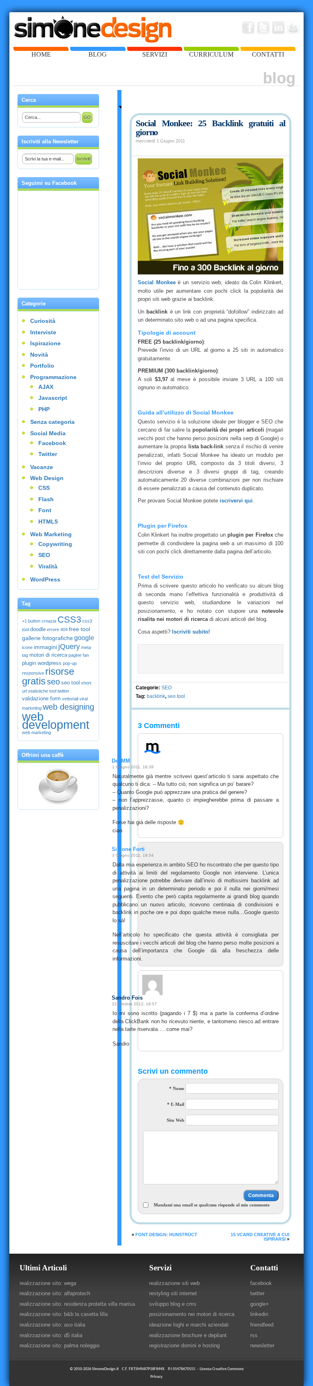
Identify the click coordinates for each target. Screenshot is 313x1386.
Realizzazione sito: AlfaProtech (55, 1293)
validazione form (41, 699)
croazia (49, 620)
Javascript (52, 398)
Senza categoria (52, 422)
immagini (45, 647)
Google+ (259, 1304)
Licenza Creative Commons (222, 1369)
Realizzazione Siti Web (174, 1283)
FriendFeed (261, 1325)
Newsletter (262, 1345)
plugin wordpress (42, 663)
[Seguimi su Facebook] (248, 27)
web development (55, 720)
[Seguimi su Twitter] (263, 27)
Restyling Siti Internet (173, 1293)
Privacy (156, 1377)
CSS (44, 488)
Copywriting (55, 544)
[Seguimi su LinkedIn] (278, 27)
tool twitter (59, 691)
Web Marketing (51, 534)
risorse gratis (48, 676)
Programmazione (53, 377)
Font (44, 510)
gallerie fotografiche (47, 638)
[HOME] (40, 49)
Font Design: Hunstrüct (166, 1234)
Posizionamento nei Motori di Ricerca (191, 1314)
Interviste (43, 332)
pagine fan (78, 655)
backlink (156, 696)
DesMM (121, 761)
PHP (44, 409)
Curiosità (42, 321)
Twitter (47, 454)
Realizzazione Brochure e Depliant (188, 1335)
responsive (33, 673)
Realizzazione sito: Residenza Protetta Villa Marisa (77, 1304)
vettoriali (70, 698)
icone (27, 647)
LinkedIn (259, 1314)
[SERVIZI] (154, 49)
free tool (79, 629)
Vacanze (41, 467)
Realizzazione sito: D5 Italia (51, 1335)
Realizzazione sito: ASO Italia (52, 1325)
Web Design (47, 478)
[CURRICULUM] (211, 49)
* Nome (176, 1088)
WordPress (45, 579)
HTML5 (48, 521)
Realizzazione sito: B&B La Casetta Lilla (64, 1314)
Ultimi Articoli (43, 1267)
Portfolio (42, 365)
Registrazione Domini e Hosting (184, 1345)
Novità (39, 354)
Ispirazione (45, 343)
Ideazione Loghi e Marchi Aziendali (189, 1325)
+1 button (31, 620)
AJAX (45, 387)
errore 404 (57, 629)
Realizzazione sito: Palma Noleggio (59, 1345)
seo (53, 681)
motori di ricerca (48, 655)
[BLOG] (97, 49)
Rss (254, 1335)
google (84, 637)
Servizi (160, 1267)
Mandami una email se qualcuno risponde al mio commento (212, 1204)
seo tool (176, 696)
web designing (68, 706)
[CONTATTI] (267, 49)
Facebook (52, 443)
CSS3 (69, 619)
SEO (166, 688)
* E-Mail (175, 1104)
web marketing (36, 732)
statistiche (38, 691)
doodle (38, 629)
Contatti (264, 1267)
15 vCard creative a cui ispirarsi (260, 1236)
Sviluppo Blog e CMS (172, 1304)
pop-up (70, 663)
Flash (46, 499)
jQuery (69, 647)
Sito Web (175, 1120)
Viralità (47, 566)
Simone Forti (128, 849)
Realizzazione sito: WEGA (48, 1283)
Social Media (48, 433)
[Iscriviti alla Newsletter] (293, 27)
